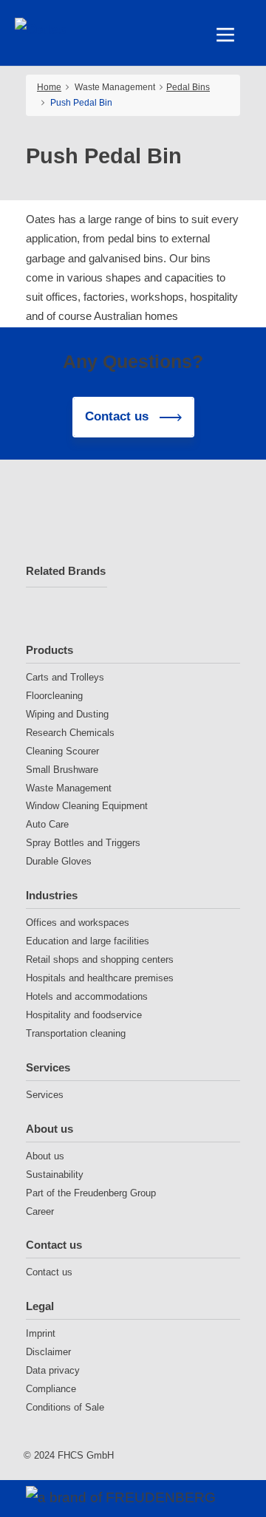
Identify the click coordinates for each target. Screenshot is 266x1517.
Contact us (54, 1244)
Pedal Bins (188, 87)
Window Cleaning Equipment (87, 805)
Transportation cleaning (76, 1033)
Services (48, 1067)
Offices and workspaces (77, 922)
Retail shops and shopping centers (100, 959)
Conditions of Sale (65, 1407)
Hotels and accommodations (87, 996)
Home (49, 87)
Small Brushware (62, 769)
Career (40, 1211)
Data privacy (53, 1370)
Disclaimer (48, 1351)
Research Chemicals (70, 732)
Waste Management (69, 788)
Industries (52, 895)
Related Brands (66, 571)
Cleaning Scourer (62, 751)
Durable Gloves (59, 861)
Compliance (51, 1388)
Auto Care (47, 824)
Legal (40, 1306)
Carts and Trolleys (65, 677)
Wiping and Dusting (67, 714)
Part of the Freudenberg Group (91, 1193)
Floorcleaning (54, 695)
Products (49, 650)
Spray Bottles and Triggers (83, 842)
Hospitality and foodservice (84, 1014)
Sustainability (54, 1174)
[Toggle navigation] (225, 35)
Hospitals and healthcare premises (100, 978)
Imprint (40, 1333)
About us (49, 1128)
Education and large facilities (87, 941)
